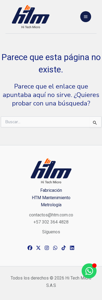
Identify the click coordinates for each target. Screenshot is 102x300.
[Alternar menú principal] (85, 16)
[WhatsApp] (55, 248)
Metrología (51, 204)
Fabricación (51, 190)
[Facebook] (30, 248)
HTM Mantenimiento (51, 197)
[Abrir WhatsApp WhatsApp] (89, 270)
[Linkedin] (72, 248)
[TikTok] (64, 248)
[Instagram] (47, 248)
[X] (38, 248)
